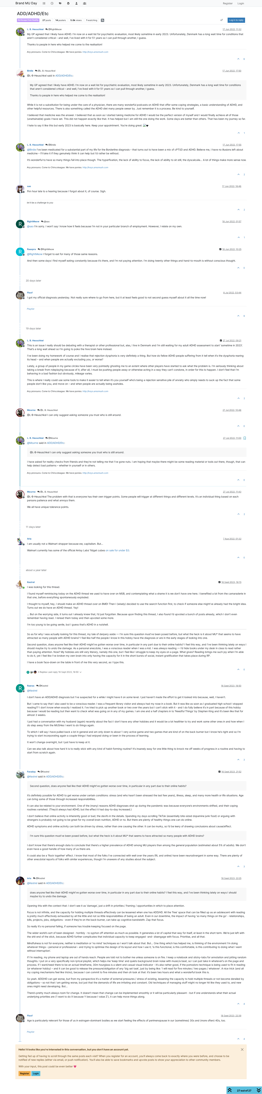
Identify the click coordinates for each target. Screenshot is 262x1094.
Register (24, 1073)
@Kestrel (43, 685)
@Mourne (53, 438)
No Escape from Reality (28, 20)
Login (36, 1073)
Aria (29, 538)
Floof (30, 292)
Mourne (31, 410)
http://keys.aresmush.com (95, 52)
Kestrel (31, 582)
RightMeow (33, 221)
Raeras (30, 685)
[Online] (21, 584)
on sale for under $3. (118, 550)
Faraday (31, 771)
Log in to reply (236, 20)
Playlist (30, 308)
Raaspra (31, 249)
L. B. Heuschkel (35, 29)
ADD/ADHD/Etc (64, 75)
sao (29, 186)
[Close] (242, 1049)
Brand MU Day (26, 3)
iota (29, 878)
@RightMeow (55, 29)
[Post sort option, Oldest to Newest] (222, 20)
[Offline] (21, 31)
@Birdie (52, 144)
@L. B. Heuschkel (46, 70)
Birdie (30, 70)
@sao (46, 221)
